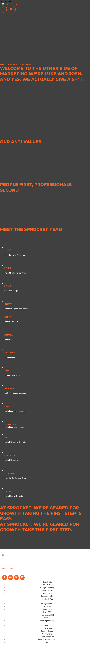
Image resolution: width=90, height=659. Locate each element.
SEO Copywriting (47, 620)
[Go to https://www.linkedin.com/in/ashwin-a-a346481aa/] (47, 398)
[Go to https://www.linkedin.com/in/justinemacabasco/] (47, 483)
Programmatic (47, 596)
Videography (47, 625)
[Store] (22, 577)
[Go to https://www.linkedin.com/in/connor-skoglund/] (47, 465)
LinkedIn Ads (47, 609)
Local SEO (47, 612)
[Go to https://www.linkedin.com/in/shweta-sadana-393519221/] (47, 362)
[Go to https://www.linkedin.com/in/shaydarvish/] (47, 447)
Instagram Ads (47, 603)
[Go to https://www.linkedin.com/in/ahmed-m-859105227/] (47, 344)
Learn (47, 642)
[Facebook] (4, 577)
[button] (9, 60)
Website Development (47, 639)
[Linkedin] (10, 577)
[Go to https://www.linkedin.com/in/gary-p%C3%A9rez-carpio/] (47, 416)
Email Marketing (47, 636)
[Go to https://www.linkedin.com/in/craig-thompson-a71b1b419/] (47, 326)
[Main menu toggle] (9, 9)
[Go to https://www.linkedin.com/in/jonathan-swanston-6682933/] (47, 296)
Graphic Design (47, 631)
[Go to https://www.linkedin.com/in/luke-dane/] (47, 260)
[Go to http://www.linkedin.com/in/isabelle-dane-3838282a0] (47, 430)
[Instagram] (16, 577)
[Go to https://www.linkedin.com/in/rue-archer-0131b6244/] (47, 380)
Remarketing (47, 584)
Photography (47, 628)
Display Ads (47, 593)
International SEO (47, 615)
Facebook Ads (47, 598)
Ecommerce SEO (47, 617)
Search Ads (47, 582)
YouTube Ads (47, 590)
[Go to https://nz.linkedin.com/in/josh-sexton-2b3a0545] (47, 278)
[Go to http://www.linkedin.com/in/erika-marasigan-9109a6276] (47, 501)
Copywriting (47, 633)
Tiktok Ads (47, 606)
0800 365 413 (7, 568)
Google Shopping (47, 587)
